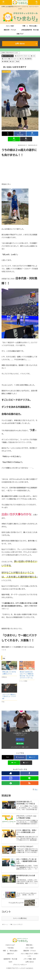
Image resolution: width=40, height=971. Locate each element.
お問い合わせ (20, 43)
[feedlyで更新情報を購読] (11, 783)
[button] (26, 139)
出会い (13, 61)
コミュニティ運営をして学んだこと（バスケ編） (9, 696)
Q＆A (10, 962)
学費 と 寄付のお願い (10, 950)
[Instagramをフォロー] (11, 778)
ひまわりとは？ (10, 945)
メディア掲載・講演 (29, 959)
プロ (22, 58)
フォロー (21, 739)
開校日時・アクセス (29, 950)
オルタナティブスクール (23, 55)
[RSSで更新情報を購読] (29, 783)
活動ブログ (10, 953)
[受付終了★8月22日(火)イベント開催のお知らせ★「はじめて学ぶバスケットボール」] (27, 665)
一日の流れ (10, 948)
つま (34, 55)
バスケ (5, 58)
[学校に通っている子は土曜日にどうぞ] (9, 665)
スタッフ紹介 (30, 948)
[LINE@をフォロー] (29, 778)
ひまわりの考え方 (8, 55)
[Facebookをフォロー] (29, 773)
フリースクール (14, 58)
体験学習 (29, 58)
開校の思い (29, 945)
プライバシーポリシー (20, 964)
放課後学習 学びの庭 (10, 959)
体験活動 (6, 61)
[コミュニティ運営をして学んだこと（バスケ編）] (9, 688)
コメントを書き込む (20, 918)
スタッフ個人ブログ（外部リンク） (29, 955)
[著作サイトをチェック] (11, 773)
